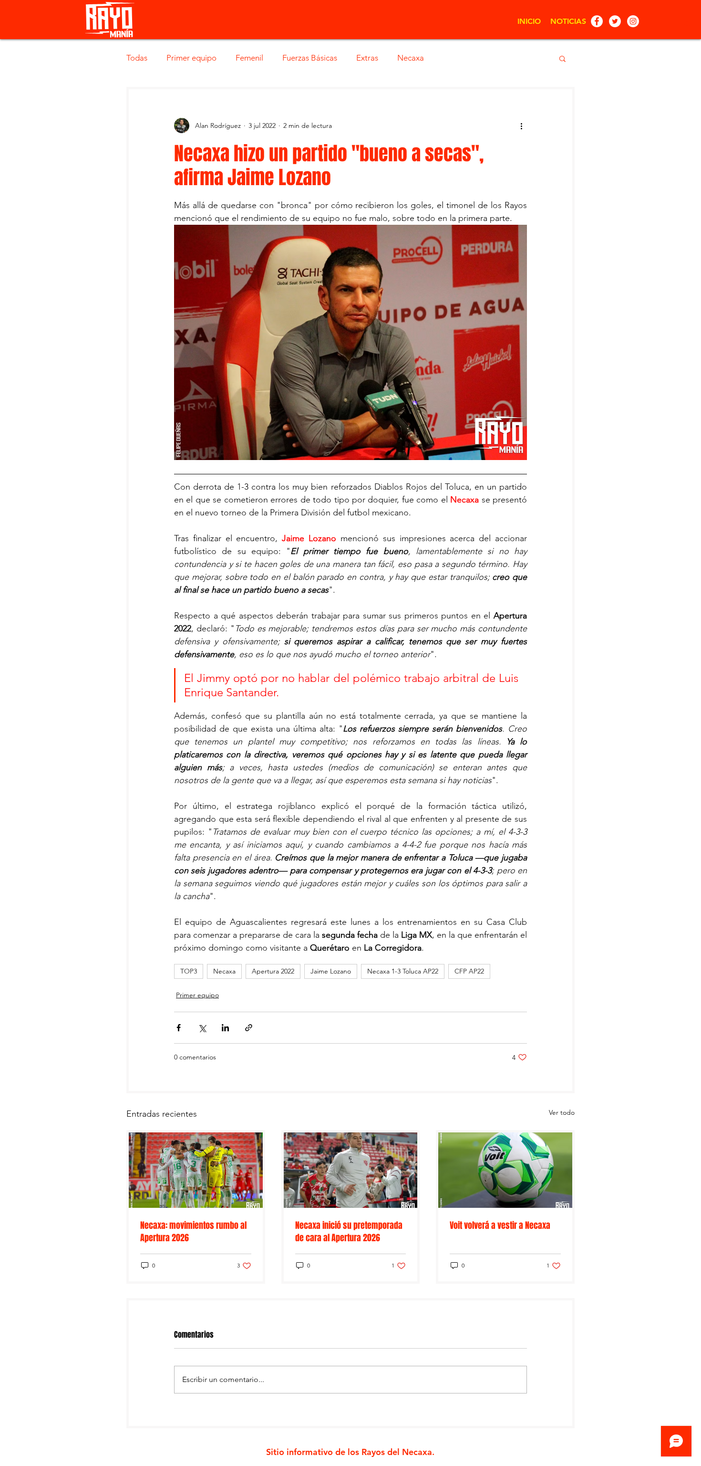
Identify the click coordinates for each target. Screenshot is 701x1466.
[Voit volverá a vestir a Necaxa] (505, 1170)
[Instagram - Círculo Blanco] (633, 21)
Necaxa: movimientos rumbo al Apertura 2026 (193, 1231)
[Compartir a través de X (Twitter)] (201, 1027)
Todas (136, 58)
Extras (367, 58)
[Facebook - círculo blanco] (597, 21)
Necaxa (410, 58)
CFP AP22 (469, 971)
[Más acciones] (521, 125)
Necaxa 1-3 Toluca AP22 (402, 971)
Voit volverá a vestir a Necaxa (500, 1225)
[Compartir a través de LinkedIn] (225, 1027)
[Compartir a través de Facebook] (178, 1027)
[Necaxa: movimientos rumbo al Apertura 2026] (196, 1170)
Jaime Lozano (330, 971)
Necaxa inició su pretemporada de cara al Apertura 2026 (348, 1231)
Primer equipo (191, 58)
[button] (562, 58)
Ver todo (562, 1112)
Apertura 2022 (273, 971)
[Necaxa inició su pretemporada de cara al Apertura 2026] (351, 1170)
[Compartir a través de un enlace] (248, 1027)
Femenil (249, 58)
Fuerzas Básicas (309, 58)
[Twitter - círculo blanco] (615, 21)
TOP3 (188, 971)
